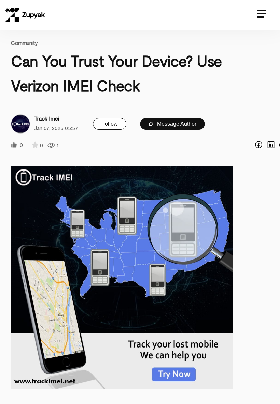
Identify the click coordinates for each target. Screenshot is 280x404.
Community (24, 42)
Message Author (176, 124)
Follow (109, 124)
